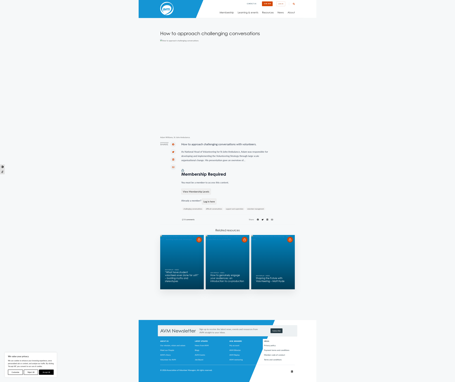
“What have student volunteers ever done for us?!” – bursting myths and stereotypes (182, 277)
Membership (227, 12)
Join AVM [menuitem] (267, 4)
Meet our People (167, 350)
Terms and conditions (273, 359)
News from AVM (202, 345)
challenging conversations (192, 209)
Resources (268, 12)
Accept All (46, 372)
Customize (15, 372)
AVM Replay (169, 270)
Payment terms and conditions (276, 350)
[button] (199, 240)
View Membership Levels (196, 191)
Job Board (199, 359)
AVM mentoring (236, 359)
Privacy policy (270, 345)
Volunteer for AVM (168, 359)
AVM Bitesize (235, 350)
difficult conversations (214, 209)
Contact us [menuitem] (251, 4)
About (291, 12)
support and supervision (234, 209)
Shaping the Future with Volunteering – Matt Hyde (270, 280)
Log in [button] (280, 4)
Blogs (197, 350)
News (281, 12)
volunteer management (255, 209)
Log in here (209, 201)
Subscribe (276, 330)
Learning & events (248, 12)
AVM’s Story (165, 354)
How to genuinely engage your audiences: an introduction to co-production (227, 278)
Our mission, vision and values (172, 345)
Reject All (31, 372)
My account (234, 345)
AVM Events (200, 354)
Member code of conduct (274, 354)
